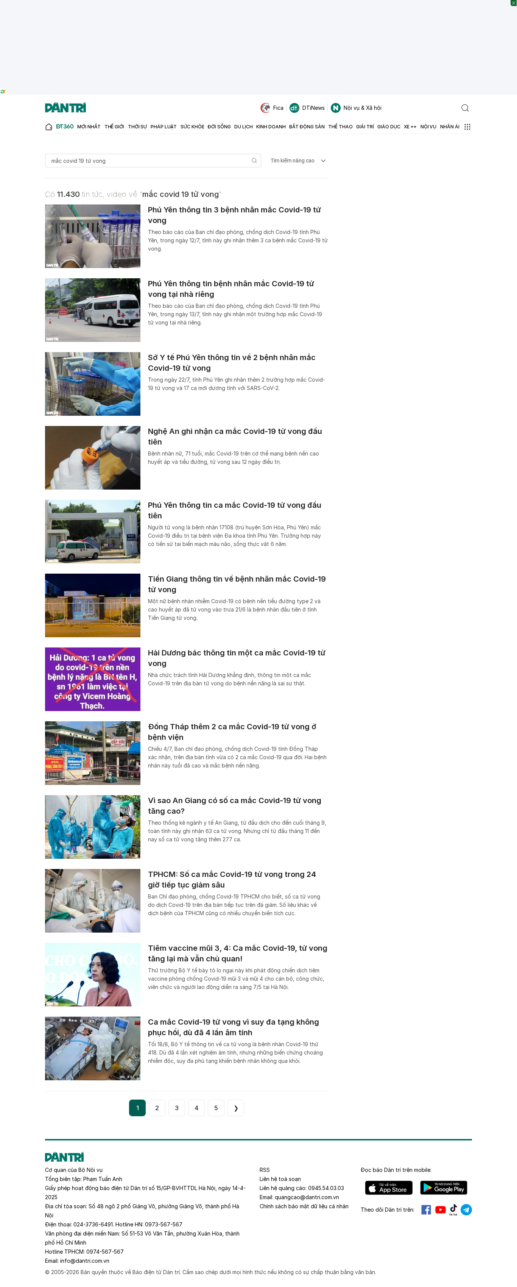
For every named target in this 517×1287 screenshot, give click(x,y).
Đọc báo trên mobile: (396, 1170)
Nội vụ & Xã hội (363, 108)
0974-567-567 (105, 1251)
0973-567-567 (163, 1224)
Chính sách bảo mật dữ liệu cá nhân (304, 1206)
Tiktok (453, 1209)
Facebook (426, 1209)
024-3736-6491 (93, 1224)
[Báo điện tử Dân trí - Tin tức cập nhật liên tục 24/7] (65, 108)
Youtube (440, 1209)
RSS (265, 1170)
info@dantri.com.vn (84, 1260)
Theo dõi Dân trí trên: (387, 1209)
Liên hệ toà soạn (280, 1179)
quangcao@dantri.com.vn (307, 1197)
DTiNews (313, 108)
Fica (278, 108)
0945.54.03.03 (326, 1188)
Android (443, 1188)
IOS (389, 1188)
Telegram (466, 1209)
